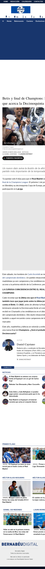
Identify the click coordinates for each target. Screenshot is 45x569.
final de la (15, 182)
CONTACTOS (38, 1)
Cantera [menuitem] (30, 21)
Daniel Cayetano (10, 154)
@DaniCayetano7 (26, 154)
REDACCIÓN (14, 1)
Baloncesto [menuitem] (19, 21)
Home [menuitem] (9, 21)
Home (6, 1)
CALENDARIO (27, 1)
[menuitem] (3, 21)
